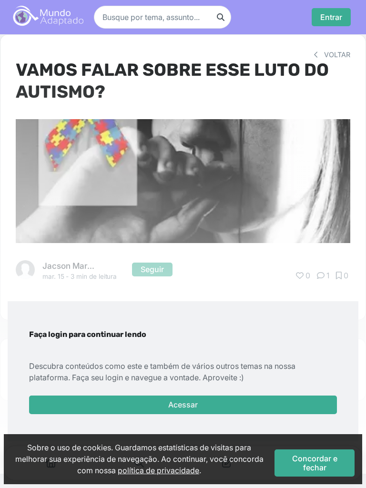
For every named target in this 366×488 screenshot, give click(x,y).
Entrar (331, 17)
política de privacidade (158, 470)
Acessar (183, 404)
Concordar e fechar (314, 463)
